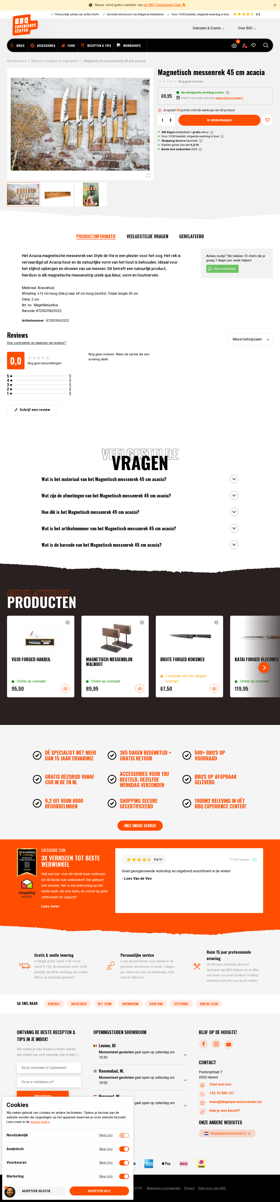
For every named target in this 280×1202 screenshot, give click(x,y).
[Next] (264, 667)
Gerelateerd (191, 236)
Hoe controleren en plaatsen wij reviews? (36, 343)
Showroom (130, 1003)
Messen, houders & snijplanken (55, 61)
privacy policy (39, 1122)
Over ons (156, 1003)
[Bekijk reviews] (246, 14)
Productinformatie (96, 236)
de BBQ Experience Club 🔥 (165, 5)
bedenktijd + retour (185, 132)
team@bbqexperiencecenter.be (235, 1102)
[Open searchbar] (266, 45)
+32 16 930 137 (221, 1093)
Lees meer (50, 906)
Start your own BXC (212, 1188)
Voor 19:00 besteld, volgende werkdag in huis (190, 136)
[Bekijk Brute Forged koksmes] (189, 656)
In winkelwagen (219, 120)
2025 (179, 149)
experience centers (229, 98)
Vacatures (79, 1003)
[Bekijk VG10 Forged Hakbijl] (40, 656)
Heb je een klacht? (224, 1111)
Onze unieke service (140, 825)
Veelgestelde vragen (147, 236)
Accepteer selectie (36, 1191)
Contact (54, 1003)
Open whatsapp (225, 268)
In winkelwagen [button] (65, 688)
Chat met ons (220, 1084)
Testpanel (181, 1003)
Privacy (189, 1188)
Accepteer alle (99, 1191)
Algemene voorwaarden (164, 1188)
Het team (104, 1003)
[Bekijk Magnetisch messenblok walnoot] (115, 656)
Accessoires (16, 61)
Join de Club (209, 1003)
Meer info (106, 1135)
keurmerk (179, 140)
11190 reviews (239, 859)
